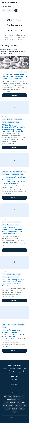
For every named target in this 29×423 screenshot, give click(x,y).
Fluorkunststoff (16, 396)
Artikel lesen (14, 95)
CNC (20, 399)
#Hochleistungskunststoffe (17, 174)
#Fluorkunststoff (18, 119)
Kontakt (14, 379)
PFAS (23, 396)
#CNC (25, 72)
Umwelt (14, 411)
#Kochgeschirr (21, 324)
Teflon (10, 396)
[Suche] (15, 10)
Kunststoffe (14, 408)
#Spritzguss (10, 119)
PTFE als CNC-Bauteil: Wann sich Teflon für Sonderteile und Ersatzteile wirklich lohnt (14, 77)
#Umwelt (4, 327)
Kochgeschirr (7, 408)
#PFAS (16, 224)
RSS (9, 6)
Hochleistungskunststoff (8, 405)
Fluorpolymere (20, 402)
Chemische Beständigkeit (10, 402)
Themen (4, 6)
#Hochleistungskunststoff (8, 277)
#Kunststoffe (5, 171)
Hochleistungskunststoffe (20, 405)
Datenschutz (14, 382)
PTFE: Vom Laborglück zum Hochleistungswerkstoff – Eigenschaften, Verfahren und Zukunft (14, 283)
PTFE (5, 396)
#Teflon (4, 122)
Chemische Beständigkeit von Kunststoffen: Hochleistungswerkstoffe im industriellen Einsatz (14, 180)
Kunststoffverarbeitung (12, 399)
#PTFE (20, 72)
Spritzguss (21, 408)
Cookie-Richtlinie (14, 385)
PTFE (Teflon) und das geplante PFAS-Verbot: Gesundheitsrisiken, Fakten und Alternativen (13, 333)
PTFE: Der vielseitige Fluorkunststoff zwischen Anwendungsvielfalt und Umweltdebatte (12, 231)
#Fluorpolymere (5, 174)
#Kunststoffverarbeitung (13, 122)
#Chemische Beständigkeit (16, 171)
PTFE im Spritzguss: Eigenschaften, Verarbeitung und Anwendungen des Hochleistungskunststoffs (13, 128)
